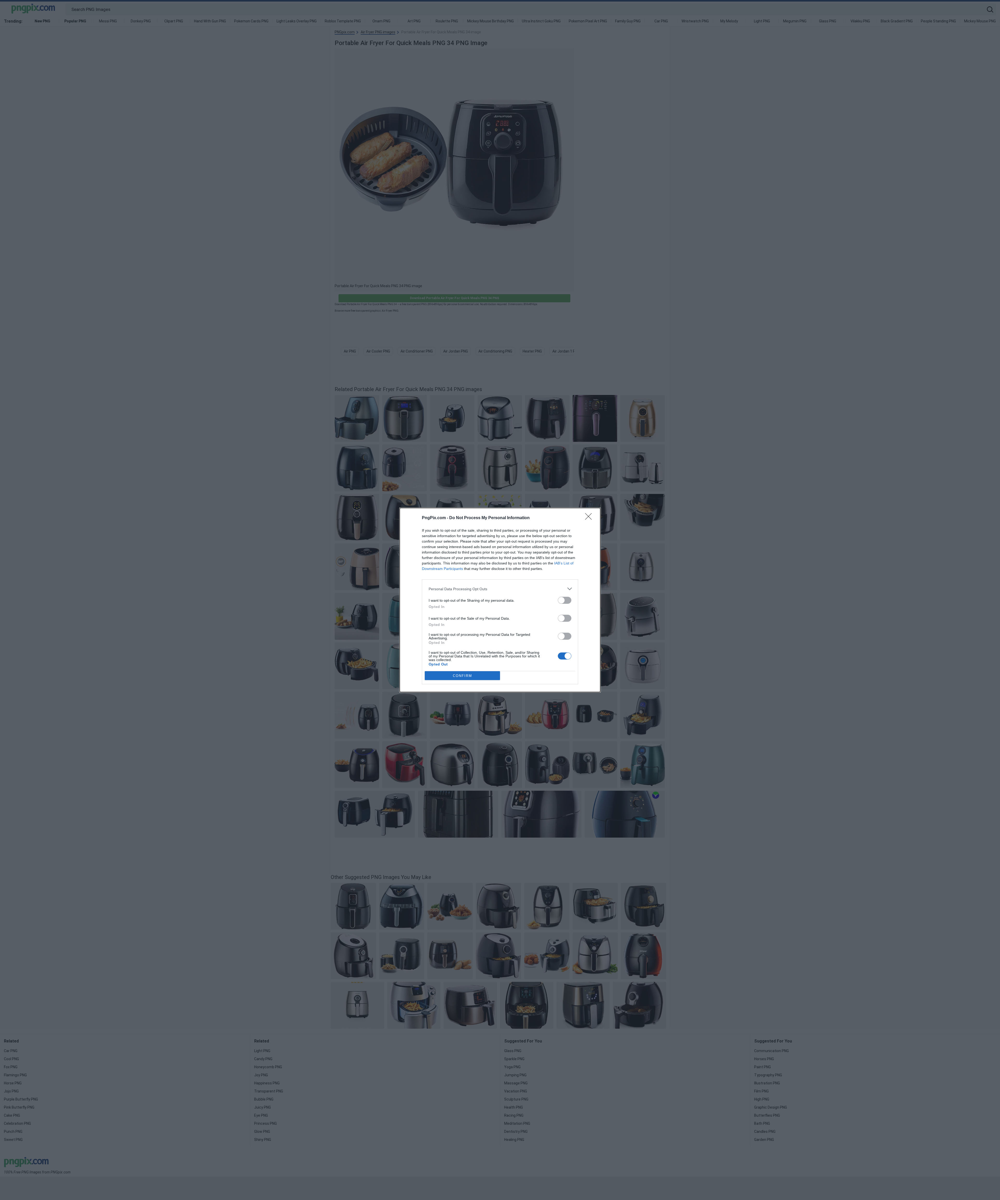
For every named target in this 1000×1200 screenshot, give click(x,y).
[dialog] (500, 600)
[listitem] (500, 589)
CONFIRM (462, 676)
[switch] (564, 600)
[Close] (590, 518)
